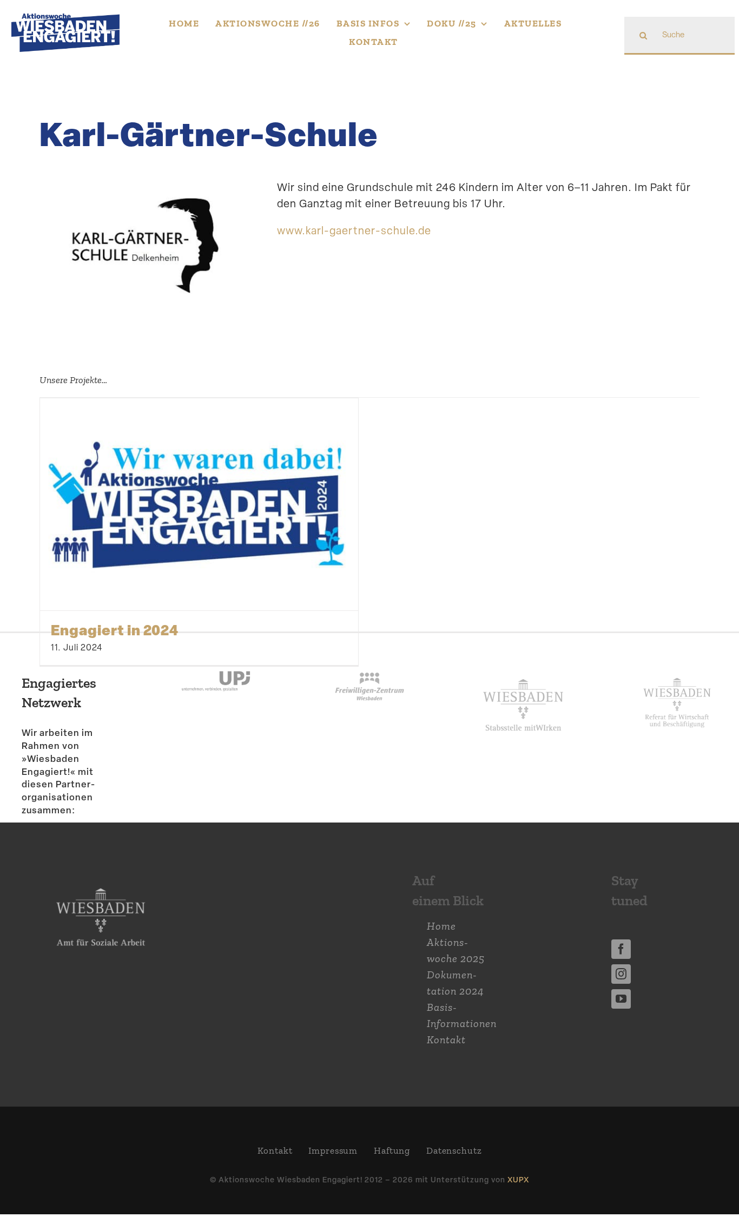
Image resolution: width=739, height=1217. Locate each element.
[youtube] (621, 999)
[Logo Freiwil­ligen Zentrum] (369, 660)
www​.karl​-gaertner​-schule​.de (354, 230)
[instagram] (621, 974)
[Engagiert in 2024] (199, 504)
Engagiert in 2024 (115, 630)
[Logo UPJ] (216, 660)
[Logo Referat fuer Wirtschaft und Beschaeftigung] (677, 675)
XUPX (518, 1179)
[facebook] (621, 949)
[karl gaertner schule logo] (144, 198)
